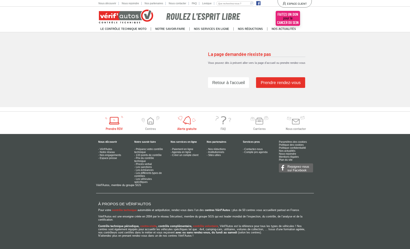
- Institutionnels (215, 152)
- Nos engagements (109, 155)
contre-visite (148, 226)
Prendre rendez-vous (281, 82)
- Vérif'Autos (105, 149)
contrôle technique (124, 210)
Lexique (207, 3)
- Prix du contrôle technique (144, 160)
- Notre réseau (106, 152)
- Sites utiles (214, 155)
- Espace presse (107, 158)
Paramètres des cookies (293, 141)
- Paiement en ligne (182, 149)
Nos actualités (287, 150)
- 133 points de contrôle (148, 155)
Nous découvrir (107, 3)
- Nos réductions (216, 149)
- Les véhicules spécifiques (143, 180)
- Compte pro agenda (255, 152)
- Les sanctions (143, 167)
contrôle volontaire (205, 226)
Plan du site (286, 159)
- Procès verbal (143, 164)
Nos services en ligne (184, 141)
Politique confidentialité (292, 147)
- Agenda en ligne (181, 152)
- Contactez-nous (253, 149)
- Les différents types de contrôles (148, 175)
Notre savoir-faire (145, 141)
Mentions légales (289, 156)
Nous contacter (177, 3)
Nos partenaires (154, 3)
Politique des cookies (291, 144)
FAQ (194, 3)
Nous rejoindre (130, 3)
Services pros (251, 141)
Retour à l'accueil (228, 82)
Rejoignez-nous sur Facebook (298, 168)
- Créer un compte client (184, 155)
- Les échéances (144, 170)
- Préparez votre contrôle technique (148, 151)
